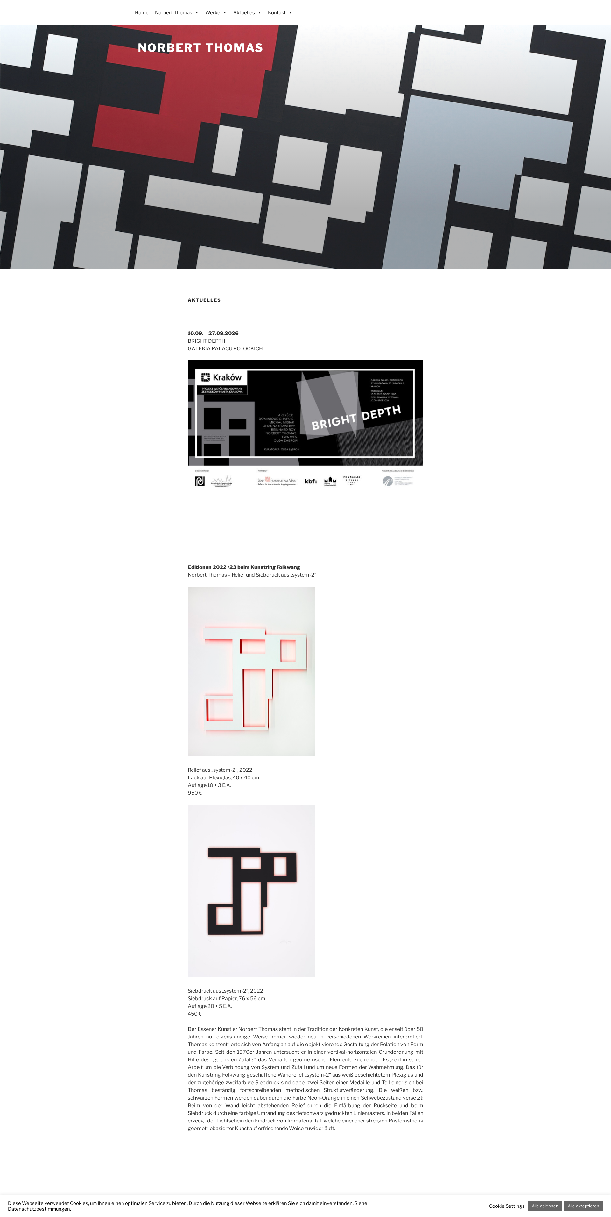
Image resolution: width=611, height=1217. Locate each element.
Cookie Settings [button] (507, 1206)
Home (142, 13)
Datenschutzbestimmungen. (39, 1209)
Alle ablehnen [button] (545, 1205)
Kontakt (277, 13)
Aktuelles (244, 13)
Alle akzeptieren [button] (583, 1205)
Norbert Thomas (201, 48)
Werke (212, 13)
